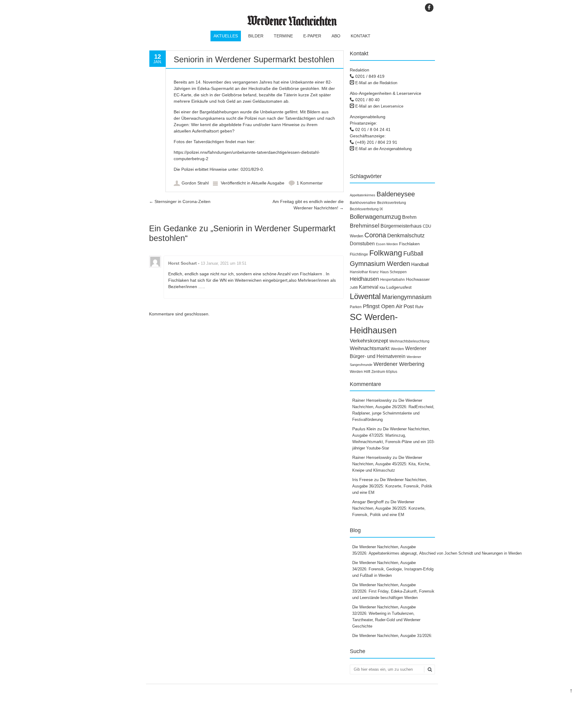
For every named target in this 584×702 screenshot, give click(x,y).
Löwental (365, 296)
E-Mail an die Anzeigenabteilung (383, 148)
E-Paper (312, 35)
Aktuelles (226, 35)
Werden (397, 349)
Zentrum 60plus (384, 372)
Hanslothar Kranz (364, 272)
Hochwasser (418, 279)
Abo (336, 35)
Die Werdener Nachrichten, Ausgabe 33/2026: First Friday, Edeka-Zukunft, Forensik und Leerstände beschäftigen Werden (393, 591)
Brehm (409, 217)
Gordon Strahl (195, 183)
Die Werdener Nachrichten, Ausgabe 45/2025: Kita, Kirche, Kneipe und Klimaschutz (391, 464)
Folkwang (385, 253)
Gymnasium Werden (380, 263)
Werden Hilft (360, 371)
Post (409, 306)
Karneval (368, 287)
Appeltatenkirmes (362, 195)
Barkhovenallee (363, 203)
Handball (420, 264)
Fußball (413, 253)
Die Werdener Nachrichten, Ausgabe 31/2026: (392, 635)
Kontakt (360, 35)
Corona (375, 235)
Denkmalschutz (406, 235)
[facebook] (429, 7)
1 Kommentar (310, 183)
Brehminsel (364, 225)
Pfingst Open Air (382, 306)
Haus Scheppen (393, 272)
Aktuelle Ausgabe (267, 183)
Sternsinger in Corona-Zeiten (179, 201)
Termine (283, 35)
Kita (382, 287)
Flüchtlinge (359, 254)
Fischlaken (409, 243)
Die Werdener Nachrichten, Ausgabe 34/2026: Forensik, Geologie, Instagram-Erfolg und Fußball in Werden (392, 569)
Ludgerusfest (399, 287)
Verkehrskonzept (369, 341)
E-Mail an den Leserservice (379, 106)
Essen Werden (387, 244)
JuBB (354, 287)
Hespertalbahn (392, 279)
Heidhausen (364, 279)
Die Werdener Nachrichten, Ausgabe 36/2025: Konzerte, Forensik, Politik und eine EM (392, 486)
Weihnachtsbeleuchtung (409, 341)
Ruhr (419, 307)
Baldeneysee (396, 194)
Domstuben (362, 243)
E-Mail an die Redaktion (376, 83)
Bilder (255, 35)
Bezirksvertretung (391, 203)
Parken (356, 307)
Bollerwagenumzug (375, 216)
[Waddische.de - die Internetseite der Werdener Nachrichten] (292, 24)
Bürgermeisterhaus (401, 226)
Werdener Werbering (399, 364)
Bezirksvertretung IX (366, 209)
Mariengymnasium (407, 297)
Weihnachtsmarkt (370, 348)
